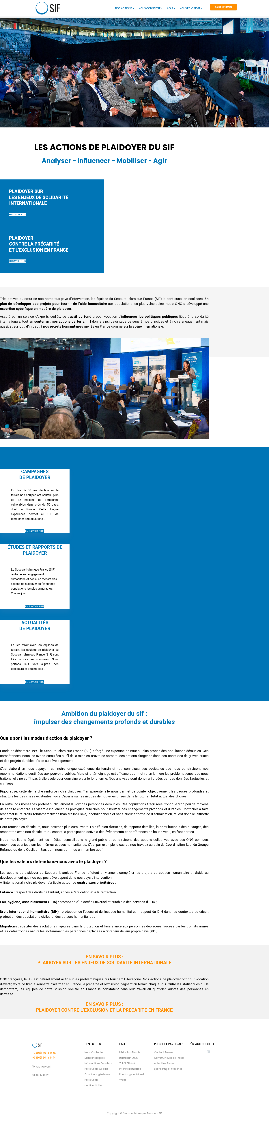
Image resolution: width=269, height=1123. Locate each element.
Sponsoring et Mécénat (168, 1069)
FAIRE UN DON (223, 7)
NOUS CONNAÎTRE (149, 8)
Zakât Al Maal (127, 1063)
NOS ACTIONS (123, 8)
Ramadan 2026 (128, 1058)
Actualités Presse (164, 1063)
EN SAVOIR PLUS (17, 214)
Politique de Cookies (96, 1069)
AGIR (170, 8)
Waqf (122, 1080)
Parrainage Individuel (131, 1074)
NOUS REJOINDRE (190, 8)
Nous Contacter (94, 1052)
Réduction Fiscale (129, 1052)
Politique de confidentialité (93, 1082)
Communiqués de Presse (169, 1058)
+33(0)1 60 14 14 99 (44, 1053)
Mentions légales (94, 1058)
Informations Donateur (98, 1063)
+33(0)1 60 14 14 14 (44, 1057)
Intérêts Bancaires (130, 1069)
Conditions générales (97, 1074)
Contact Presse (163, 1052)
